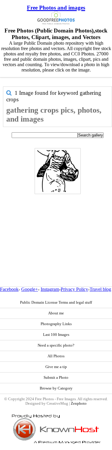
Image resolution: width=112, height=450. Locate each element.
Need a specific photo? (56, 345)
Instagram (50, 289)
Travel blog (100, 289)
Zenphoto (79, 403)
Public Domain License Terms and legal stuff (56, 302)
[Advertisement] (56, 227)
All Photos (56, 356)
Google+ (29, 289)
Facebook (9, 289)
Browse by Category (56, 388)
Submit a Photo (56, 377)
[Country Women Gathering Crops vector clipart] (58, 171)
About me (56, 313)
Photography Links (56, 324)
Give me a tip (56, 367)
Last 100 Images (56, 335)
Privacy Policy (74, 289)
